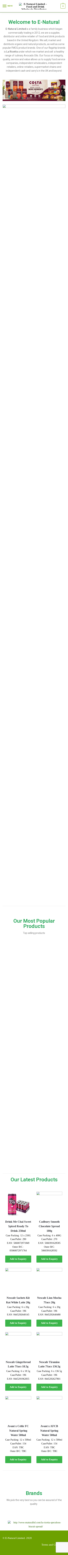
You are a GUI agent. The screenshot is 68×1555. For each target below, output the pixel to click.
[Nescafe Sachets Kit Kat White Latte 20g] (18, 1281)
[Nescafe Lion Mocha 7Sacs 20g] (49, 1281)
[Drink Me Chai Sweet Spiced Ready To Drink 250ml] (18, 1205)
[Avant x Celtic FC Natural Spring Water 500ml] (18, 1409)
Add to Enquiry (18, 1259)
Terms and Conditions (53, 1544)
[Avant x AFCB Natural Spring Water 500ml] (49, 1409)
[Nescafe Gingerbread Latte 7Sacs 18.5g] (18, 1345)
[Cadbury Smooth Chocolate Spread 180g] (49, 1205)
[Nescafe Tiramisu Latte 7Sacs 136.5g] (49, 1345)
